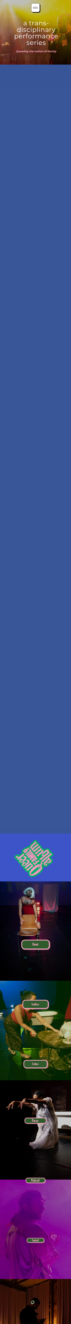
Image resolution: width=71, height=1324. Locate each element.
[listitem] (35, 931)
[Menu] (35, 7)
